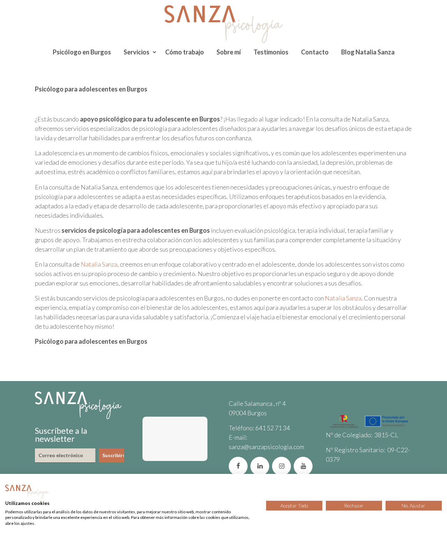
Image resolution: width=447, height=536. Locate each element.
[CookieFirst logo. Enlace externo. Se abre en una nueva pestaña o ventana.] (27, 492)
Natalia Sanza (342, 298)
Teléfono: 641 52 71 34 (259, 428)
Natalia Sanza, (99, 264)
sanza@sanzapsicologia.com (266, 447)
